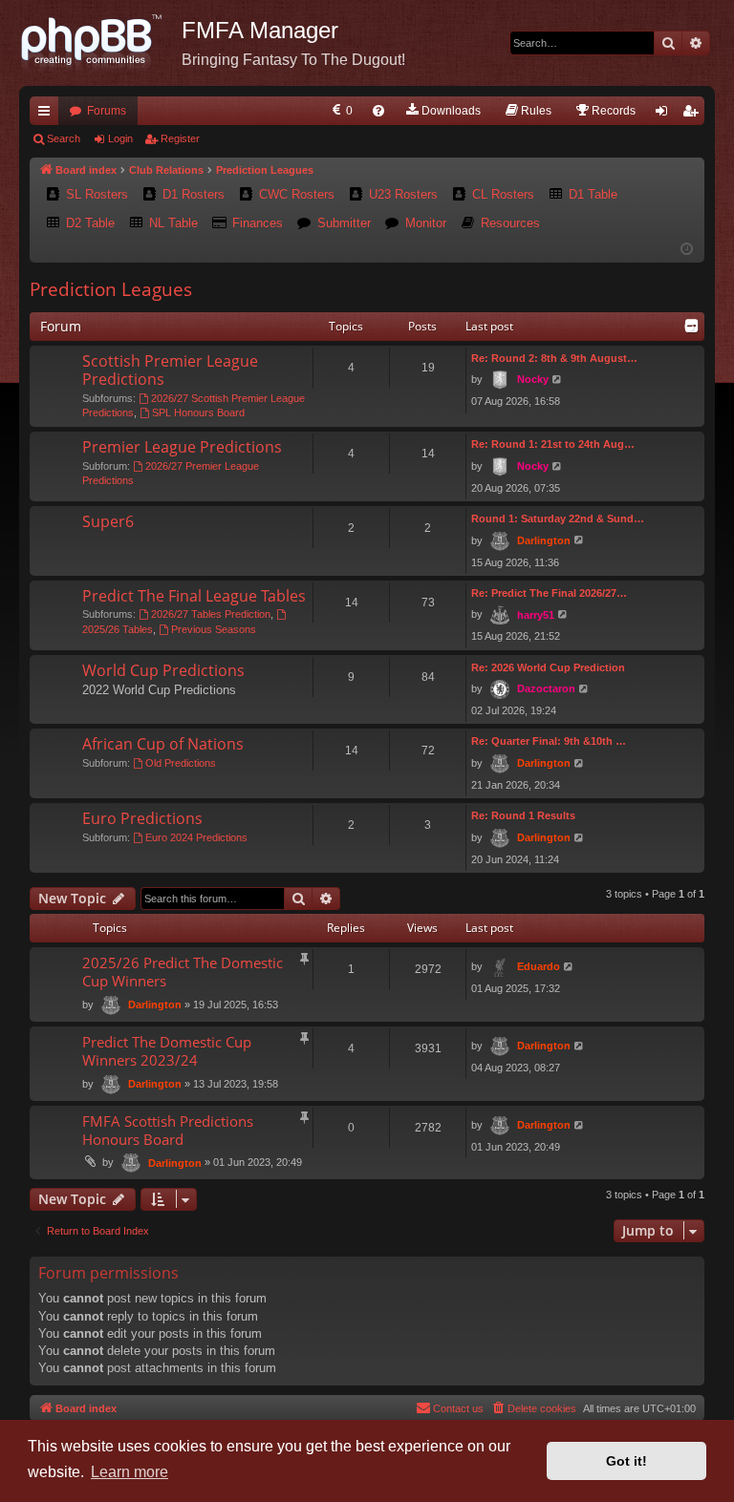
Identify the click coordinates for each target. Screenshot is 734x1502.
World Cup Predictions (163, 670)
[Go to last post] (569, 967)
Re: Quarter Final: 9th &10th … (548, 741)
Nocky (533, 379)
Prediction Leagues (111, 289)
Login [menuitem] (665, 114)
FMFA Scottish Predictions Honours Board (167, 1130)
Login (120, 138)
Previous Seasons (213, 629)
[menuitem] (340, 110)
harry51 (535, 615)
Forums (106, 110)
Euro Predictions (142, 818)
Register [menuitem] (693, 114)
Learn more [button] (129, 1472)
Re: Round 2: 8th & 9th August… (554, 358)
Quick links (47, 114)
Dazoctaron (546, 688)
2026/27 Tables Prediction (210, 614)
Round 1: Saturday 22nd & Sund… (557, 518)
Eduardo (538, 966)
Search (63, 138)
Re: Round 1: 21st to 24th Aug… (553, 444)
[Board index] (100, 43)
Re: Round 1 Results (523, 815)
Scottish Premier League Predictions (170, 370)
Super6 (108, 521)
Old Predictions (180, 763)
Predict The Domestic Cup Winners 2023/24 (166, 1050)
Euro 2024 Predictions (196, 837)
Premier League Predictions (182, 446)
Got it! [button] (626, 1461)
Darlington (544, 540)
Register (180, 138)
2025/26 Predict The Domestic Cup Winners (182, 971)
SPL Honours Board (198, 412)
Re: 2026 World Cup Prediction (548, 667)
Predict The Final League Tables (194, 595)
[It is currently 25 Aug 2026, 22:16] (686, 250)
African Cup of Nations (163, 743)
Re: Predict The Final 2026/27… (549, 593)
